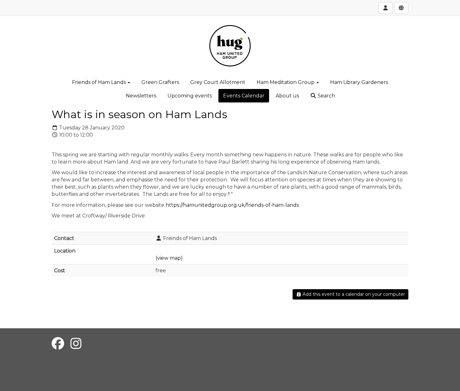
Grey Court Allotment (217, 82)
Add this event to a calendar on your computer (353, 294)
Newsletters (141, 96)
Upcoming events (189, 96)
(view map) (169, 258)
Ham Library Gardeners (359, 82)
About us (287, 96)
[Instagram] (75, 343)
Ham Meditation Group (286, 82)
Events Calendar (243, 96)
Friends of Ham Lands (99, 82)
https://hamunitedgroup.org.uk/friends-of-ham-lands (232, 205)
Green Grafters (160, 82)
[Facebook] (58, 343)
